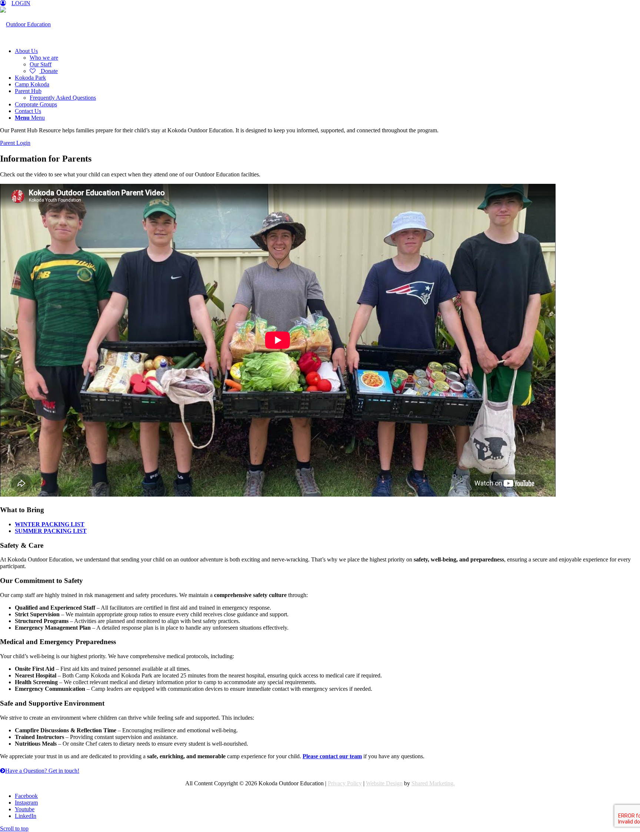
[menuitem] (327, 61)
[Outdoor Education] (25, 24)
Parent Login (15, 143)
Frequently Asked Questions (63, 98)
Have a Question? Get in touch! (42, 771)
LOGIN (20, 3)
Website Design (384, 783)
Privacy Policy (345, 783)
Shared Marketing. (433, 783)
